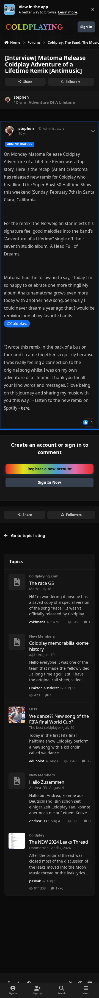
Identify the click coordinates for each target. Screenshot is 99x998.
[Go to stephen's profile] (8, 100)
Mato (33, 588)
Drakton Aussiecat (44, 687)
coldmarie (37, 621)
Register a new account (50, 468)
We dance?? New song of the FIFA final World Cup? (59, 719)
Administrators (53, 128)
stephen (21, 97)
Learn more (10, 9)
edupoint (36, 760)
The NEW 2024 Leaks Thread (58, 842)
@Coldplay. (17, 323)
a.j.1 (32, 654)
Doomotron (39, 847)
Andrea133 (38, 787)
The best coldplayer (45, 727)
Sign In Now (49, 482)
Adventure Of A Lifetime (52, 102)
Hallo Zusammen (46, 782)
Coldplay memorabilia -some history (59, 646)
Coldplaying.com (44, 576)
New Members (42, 636)
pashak (35, 881)
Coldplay (36, 835)
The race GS (41, 583)
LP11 (33, 709)
